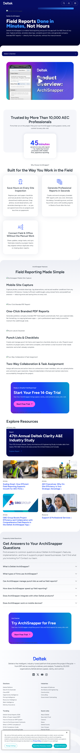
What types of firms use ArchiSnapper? (20, 574)
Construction (45, 692)
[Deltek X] (38, 674)
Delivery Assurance (9, 705)
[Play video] (40, 81)
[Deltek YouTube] (42, 674)
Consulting (44, 695)
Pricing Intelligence (9, 697)
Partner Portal (45, 729)
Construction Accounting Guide (13, 729)
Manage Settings (11, 746)
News (43, 722)
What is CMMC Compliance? (12, 724)
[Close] (67, 732)
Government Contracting (49, 697)
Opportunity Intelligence (10, 695)
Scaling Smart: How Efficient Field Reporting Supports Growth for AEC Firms (16, 486)
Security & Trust (46, 717)
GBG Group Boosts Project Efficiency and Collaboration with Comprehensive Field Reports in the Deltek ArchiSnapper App (18, 521)
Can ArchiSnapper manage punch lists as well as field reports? (30, 581)
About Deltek (45, 714)
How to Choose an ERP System (12, 719)
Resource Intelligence (10, 700)
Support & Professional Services (56, 517)
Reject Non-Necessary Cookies (42, 746)
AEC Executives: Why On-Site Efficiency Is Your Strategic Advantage (53, 486)
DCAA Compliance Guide (11, 727)
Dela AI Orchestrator (9, 690)
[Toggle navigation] (75, 3)
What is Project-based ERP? (11, 717)
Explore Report (14, 451)
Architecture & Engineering (49, 690)
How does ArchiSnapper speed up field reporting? (25, 588)
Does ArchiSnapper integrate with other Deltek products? (28, 596)
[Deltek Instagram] (46, 674)
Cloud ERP (6, 692)
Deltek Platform (8, 687)
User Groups (45, 727)
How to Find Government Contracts (14, 722)
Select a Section (10, 54)
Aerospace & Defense (48, 687)
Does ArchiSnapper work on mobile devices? (22, 603)
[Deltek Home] (8, 3)
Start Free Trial (23, 404)
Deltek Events (45, 724)
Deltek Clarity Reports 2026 (11, 714)
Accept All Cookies (60, 746)
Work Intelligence (8, 702)
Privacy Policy (37, 741)
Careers (43, 719)
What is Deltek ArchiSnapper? (16, 566)
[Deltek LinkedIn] (33, 674)
